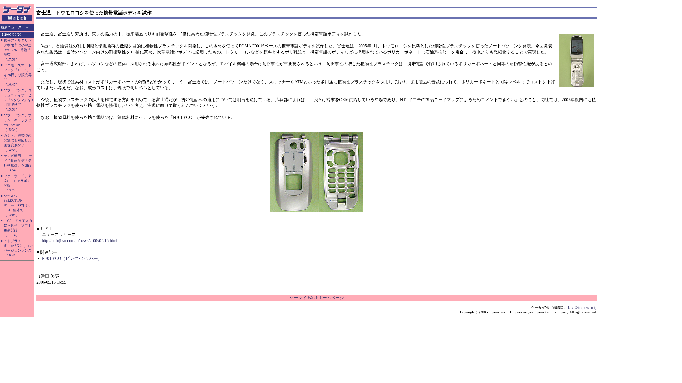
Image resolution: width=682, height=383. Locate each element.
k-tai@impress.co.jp (582, 308)
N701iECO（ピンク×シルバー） (72, 258)
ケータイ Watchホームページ (317, 297)
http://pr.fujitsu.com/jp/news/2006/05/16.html (79, 240)
